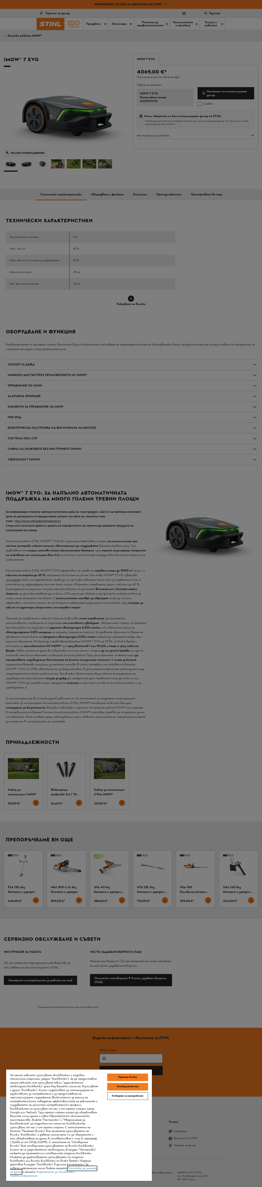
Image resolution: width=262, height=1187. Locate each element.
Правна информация (23, 1176)
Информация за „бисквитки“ (55, 1172)
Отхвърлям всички (128, 1086)
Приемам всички (127, 1077)
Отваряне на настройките (127, 1096)
